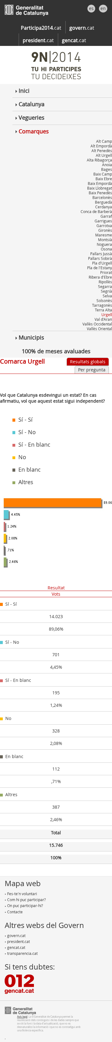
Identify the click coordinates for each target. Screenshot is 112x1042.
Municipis (30, 337)
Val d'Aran (103, 319)
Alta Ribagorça (99, 159)
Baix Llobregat (99, 188)
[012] (19, 983)
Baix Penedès (100, 192)
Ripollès (105, 281)
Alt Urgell (104, 155)
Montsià (105, 239)
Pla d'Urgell (102, 262)
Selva (107, 295)
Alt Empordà (101, 145)
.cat (41, 27)
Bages (106, 169)
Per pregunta (91, 370)
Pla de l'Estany (99, 267)
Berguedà (103, 202)
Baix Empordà (100, 183)
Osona (106, 248)
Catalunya (30, 104)
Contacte (14, 911)
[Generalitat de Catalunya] (36, 8)
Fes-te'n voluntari (21, 893)
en (103, 8)
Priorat (106, 272)
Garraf (106, 216)
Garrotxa (104, 225)
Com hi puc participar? (26, 899)
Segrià (106, 291)
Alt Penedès (101, 150)
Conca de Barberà (96, 211)
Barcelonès (102, 197)
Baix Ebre (104, 178)
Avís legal (22, 1016)
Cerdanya (103, 206)
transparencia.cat (22, 953)
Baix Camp (102, 173)
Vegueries (30, 117)
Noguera (104, 244)
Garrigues (103, 220)
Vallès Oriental (99, 328)
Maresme (103, 234)
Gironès (105, 230)
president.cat (18, 941)
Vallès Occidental (97, 323)
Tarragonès (102, 305)
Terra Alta (103, 309)
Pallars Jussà (101, 253)
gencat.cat (15, 947)
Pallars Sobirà (100, 258)
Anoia (107, 164)
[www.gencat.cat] (20, 1010)
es (91, 8)
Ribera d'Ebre (100, 277)
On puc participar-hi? (24, 905)
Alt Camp (104, 141)
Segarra (105, 286)
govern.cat (16, 935)
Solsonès (104, 300)
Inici (23, 90)
